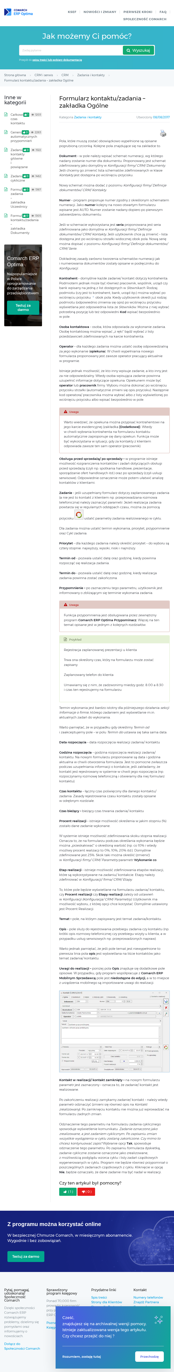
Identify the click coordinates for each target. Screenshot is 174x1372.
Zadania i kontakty (87, 117)
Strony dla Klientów (106, 1302)
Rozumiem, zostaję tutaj (81, 1357)
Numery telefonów (148, 1297)
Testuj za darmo (23, 307)
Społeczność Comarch (145, 19)
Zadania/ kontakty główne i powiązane (19, 158)
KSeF (72, 12)
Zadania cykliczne (18, 178)
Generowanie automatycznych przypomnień (24, 136)
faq (163, 12)
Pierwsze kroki (137, 12)
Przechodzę (149, 1357)
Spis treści (99, 1297)
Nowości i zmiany (100, 12)
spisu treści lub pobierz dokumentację (57, 60)
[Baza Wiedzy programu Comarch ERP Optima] (18, 12)
